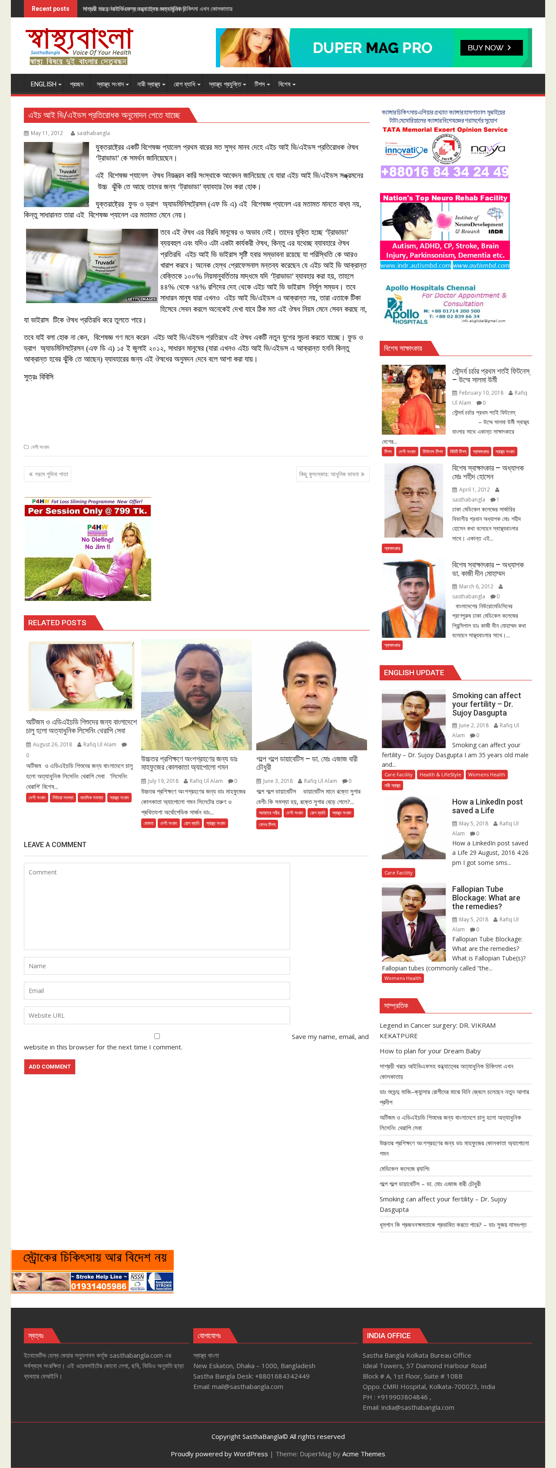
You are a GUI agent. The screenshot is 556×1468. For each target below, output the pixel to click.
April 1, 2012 (474, 489)
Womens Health (486, 774)
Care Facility (398, 774)
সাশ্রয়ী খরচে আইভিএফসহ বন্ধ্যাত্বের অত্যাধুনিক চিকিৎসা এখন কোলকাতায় (157, 8)
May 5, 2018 (474, 823)
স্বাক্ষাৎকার (481, 451)
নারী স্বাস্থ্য (392, 785)
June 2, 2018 (474, 725)
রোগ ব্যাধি (191, 823)
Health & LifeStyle (440, 774)
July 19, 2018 (163, 781)
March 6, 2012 (476, 586)
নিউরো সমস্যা (63, 797)
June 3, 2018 (278, 781)
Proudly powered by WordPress (219, 1453)
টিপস (388, 451)
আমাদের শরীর (269, 812)
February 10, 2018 (481, 392)
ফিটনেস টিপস (433, 451)
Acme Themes (363, 1453)
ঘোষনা (148, 823)
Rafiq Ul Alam (100, 744)
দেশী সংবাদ (40, 447)
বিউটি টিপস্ (458, 451)
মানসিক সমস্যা (91, 797)
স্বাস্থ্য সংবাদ (119, 797)
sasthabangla (93, 133)
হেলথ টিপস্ (267, 824)
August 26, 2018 (52, 744)
